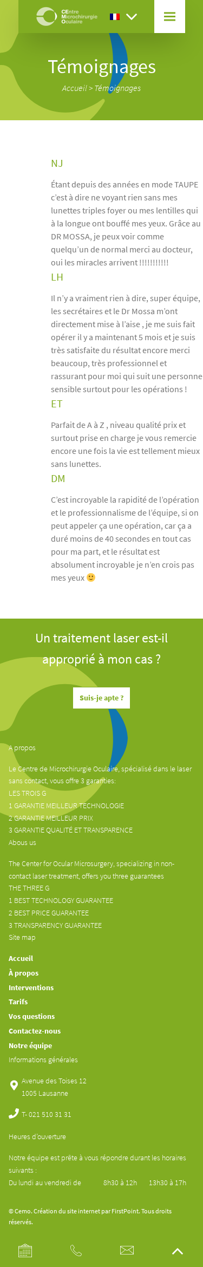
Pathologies (149, 74)
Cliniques (146, 126)
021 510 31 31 (50, 1114)
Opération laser (154, 61)
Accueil (74, 87)
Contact (144, 152)
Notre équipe (30, 1045)
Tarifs (140, 139)
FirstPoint (125, 1211)
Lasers (141, 100)
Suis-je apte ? (101, 698)
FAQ (138, 113)
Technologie (150, 87)
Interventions (31, 987)
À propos (23, 973)
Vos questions (32, 1016)
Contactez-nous (35, 1031)
